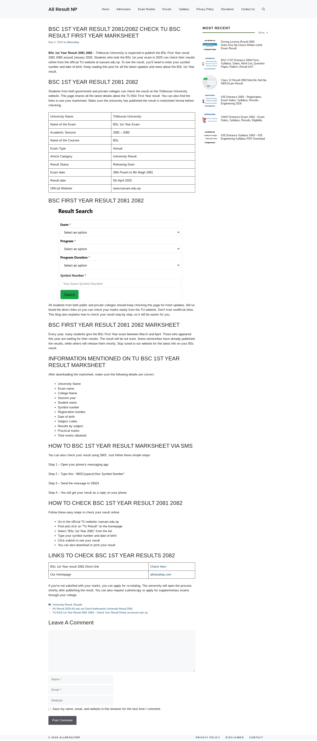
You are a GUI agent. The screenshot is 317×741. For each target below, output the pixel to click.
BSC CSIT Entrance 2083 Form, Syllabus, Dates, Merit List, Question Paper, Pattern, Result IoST (243, 63)
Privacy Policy (205, 9)
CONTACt (256, 737)
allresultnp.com (160, 574)
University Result (62, 604)
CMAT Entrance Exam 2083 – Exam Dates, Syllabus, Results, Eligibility (243, 118)
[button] (263, 9)
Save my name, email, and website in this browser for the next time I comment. (106, 709)
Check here (158, 566)
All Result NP (62, 9)
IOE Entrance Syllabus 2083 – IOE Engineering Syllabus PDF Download (243, 137)
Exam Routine (146, 9)
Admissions (123, 9)
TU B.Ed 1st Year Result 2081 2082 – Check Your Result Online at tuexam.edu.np (100, 612)
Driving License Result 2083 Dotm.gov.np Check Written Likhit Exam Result (241, 45)
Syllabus (184, 9)
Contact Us (248, 9)
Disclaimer (227, 9)
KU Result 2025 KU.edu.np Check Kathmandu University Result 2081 (93, 608)
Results (167, 9)
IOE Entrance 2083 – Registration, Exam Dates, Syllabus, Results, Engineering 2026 (241, 100)
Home (105, 9)
